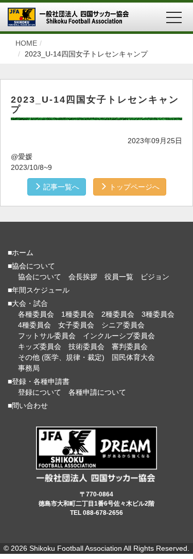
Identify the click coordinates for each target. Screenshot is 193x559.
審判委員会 (130, 346)
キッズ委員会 (39, 346)
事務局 (29, 368)
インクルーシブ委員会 (119, 336)
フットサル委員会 (47, 336)
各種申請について (97, 392)
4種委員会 (34, 325)
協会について (39, 277)
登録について (39, 392)
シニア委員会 (123, 325)
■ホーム (20, 252)
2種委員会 (117, 314)
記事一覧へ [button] (60, 187)
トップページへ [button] (133, 187)
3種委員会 (158, 314)
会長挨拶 (82, 277)
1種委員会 (77, 314)
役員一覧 (118, 277)
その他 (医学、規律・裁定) (61, 357)
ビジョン (155, 277)
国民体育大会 (133, 357)
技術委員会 (86, 346)
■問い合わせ (28, 405)
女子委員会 (76, 325)
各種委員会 (36, 314)
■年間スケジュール (38, 290)
